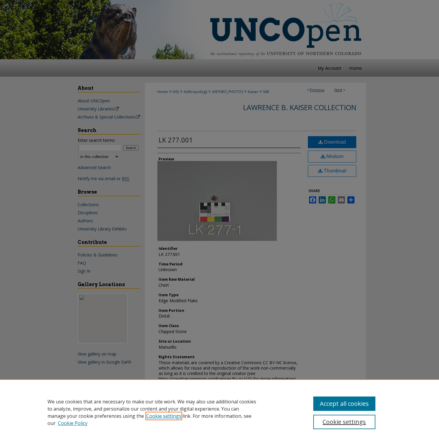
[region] (219, 412)
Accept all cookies (344, 404)
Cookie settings (163, 416)
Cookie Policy (73, 423)
